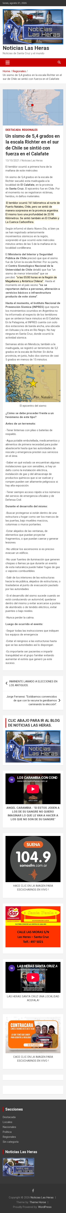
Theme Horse (38, 1202)
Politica (7, 1132)
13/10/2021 (12, 160)
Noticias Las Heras (26, 48)
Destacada (13, 129)
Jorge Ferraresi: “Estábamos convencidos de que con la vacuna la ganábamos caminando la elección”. (31, 700)
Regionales (30, 129)
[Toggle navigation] (7, 62)
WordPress (45, 1207)
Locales (7, 1122)
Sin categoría (11, 1141)
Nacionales (9, 1127)
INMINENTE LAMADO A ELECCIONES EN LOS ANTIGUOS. (33, 683)
